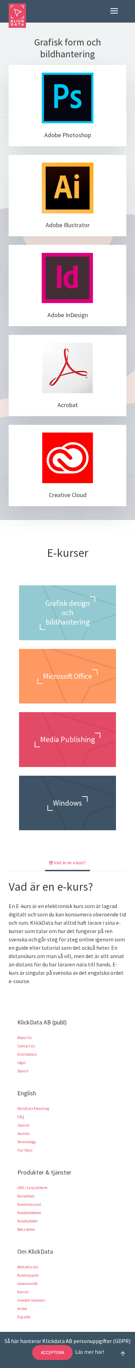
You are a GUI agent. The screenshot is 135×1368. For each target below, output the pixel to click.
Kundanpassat (29, 1204)
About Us (24, 1037)
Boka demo (26, 1229)
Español (23, 1317)
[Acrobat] (67, 368)
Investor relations (31, 1300)
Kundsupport (28, 1275)
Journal (23, 1125)
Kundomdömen (29, 1212)
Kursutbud (25, 1196)
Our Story (25, 1150)
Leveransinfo (27, 1283)
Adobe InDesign (67, 315)
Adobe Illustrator (68, 225)
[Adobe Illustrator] (67, 188)
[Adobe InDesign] (67, 278)
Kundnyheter (27, 1221)
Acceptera (52, 1352)
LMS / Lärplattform (32, 1187)
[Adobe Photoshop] (67, 98)
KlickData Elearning (33, 1108)
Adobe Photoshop (67, 135)
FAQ (20, 1116)
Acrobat (67, 405)
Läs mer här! (89, 1351)
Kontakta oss (27, 1266)
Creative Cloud (68, 495)
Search (22, 1071)
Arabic (22, 1308)
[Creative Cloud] (67, 458)
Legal (21, 1062)
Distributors (27, 1054)
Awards (23, 1133)
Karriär (23, 1291)
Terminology (26, 1141)
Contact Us (26, 1046)
